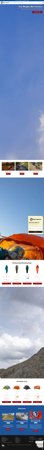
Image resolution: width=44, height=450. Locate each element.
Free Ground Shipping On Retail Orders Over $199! (22, 0)
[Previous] (21, 385)
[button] (39, 2)
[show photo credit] (43, 4)
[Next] (23, 385)
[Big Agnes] (5, 2)
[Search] (38, 2)
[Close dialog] (42, 216)
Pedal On (6, 14)
